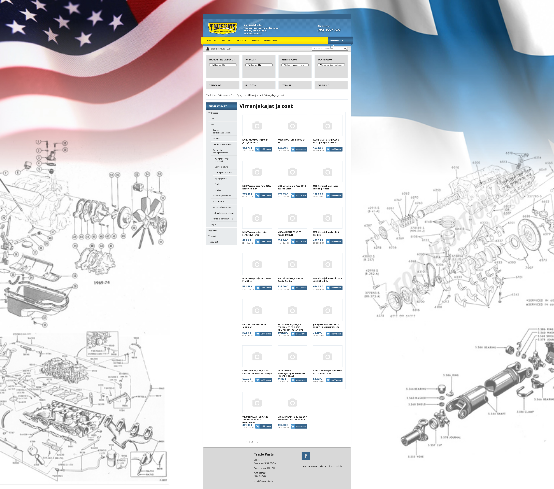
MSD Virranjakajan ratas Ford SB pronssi (325, 187)
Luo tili (229, 49)
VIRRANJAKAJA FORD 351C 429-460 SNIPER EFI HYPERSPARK (255, 419)
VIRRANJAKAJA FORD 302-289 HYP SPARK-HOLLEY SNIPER (292, 418)
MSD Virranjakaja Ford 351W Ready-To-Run (256, 187)
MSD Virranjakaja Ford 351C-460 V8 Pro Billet (327, 279)
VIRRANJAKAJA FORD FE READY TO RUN (289, 233)
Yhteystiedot (243, 40)
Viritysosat (224, 95)
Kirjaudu (221, 49)
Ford (233, 95)
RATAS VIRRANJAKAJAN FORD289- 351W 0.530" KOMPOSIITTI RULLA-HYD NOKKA (290, 328)
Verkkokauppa (270, 40)
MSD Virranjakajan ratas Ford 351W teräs (254, 233)
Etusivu (208, 40)
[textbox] (330, 49)
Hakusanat (257, 40)
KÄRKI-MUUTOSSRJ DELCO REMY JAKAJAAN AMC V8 (326, 141)
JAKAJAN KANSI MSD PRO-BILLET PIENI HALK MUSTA (326, 326)
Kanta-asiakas (228, 40)
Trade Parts (213, 36)
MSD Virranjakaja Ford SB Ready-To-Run (290, 279)
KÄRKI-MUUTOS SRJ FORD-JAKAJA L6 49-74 (255, 141)
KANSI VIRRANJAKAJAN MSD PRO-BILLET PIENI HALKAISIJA (257, 372)
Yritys (217, 40)
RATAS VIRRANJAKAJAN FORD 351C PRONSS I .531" (327, 372)
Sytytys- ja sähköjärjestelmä (250, 95)
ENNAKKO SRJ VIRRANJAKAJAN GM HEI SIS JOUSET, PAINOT (291, 373)
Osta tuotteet (334, 46)
